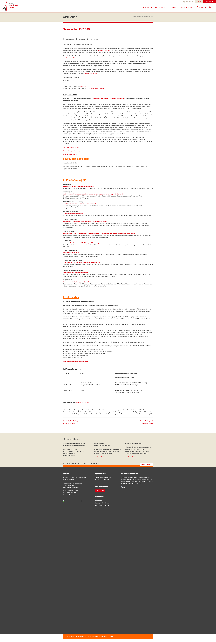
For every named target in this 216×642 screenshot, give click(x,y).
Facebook (83, 86)
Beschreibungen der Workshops (73, 151)
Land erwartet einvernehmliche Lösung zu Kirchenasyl (81, 243)
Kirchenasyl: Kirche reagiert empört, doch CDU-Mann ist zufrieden (85, 221)
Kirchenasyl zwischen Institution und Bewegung (108, 98)
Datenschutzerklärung (102, 503)
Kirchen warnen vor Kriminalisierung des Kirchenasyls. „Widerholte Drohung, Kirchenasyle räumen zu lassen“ (99, 233)
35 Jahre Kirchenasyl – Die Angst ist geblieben (78, 186)
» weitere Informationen (101, 457)
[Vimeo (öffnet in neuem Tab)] (190, 2)
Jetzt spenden (209, 1)
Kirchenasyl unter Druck (71, 252)
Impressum (98, 500)
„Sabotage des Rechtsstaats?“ (73, 213)
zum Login (100, 490)
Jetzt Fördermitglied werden (95, 88)
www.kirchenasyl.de (69, 58)
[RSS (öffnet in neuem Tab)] (193, 2)
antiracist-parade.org (105, 50)
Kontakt (199, 1)
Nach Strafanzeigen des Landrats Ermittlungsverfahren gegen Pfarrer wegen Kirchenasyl (93, 194)
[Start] (134, 16)
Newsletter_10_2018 (83, 402)
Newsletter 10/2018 (148, 16)
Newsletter (81, 39)
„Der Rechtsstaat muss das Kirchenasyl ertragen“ (79, 204)
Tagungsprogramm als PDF (71, 147)
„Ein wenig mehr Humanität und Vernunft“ (77, 272)
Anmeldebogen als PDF (70, 154)
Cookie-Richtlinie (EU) (102, 505)
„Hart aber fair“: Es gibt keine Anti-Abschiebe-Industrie (81, 262)
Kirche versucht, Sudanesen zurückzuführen (78, 282)
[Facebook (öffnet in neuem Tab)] (184, 2)
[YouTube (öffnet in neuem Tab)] (187, 2)
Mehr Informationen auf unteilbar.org (75, 361)
